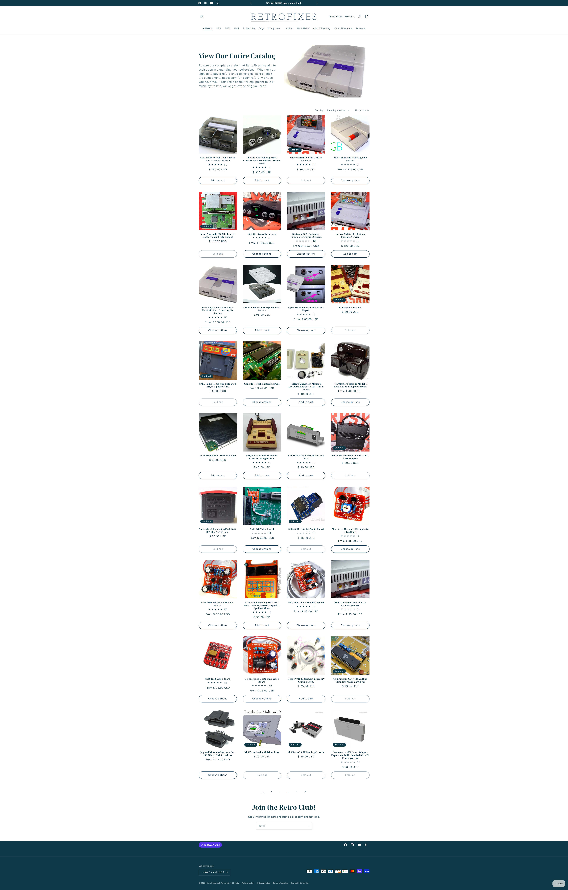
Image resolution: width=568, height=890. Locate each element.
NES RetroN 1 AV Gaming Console (306, 752)
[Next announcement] (317, 3)
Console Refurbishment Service (262, 383)
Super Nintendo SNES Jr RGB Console (306, 159)
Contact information (300, 883)
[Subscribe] (308, 825)
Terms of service (280, 883)
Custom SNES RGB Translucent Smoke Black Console (217, 159)
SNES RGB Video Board (217, 678)
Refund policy (248, 883)
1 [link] (263, 791)
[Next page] (305, 791)
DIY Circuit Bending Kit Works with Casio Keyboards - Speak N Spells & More (262, 605)
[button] (202, 16)
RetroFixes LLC (213, 883)
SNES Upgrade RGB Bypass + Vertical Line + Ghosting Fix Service (218, 310)
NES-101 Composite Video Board (306, 602)
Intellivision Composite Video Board (217, 604)
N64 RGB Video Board (262, 529)
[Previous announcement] (250, 3)
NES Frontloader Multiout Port (262, 752)
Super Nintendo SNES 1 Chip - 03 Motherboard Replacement (217, 235)
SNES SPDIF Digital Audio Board (306, 529)
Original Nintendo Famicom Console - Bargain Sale (261, 457)
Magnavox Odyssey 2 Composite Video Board (350, 530)
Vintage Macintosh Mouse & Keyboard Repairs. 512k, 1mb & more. (306, 386)
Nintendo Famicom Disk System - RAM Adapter (350, 457)
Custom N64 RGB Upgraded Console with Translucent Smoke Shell (262, 160)
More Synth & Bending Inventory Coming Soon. (306, 680)
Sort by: (319, 110)
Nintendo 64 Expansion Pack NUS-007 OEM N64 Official (218, 530)
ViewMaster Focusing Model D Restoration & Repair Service (350, 385)
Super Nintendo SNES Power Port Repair (306, 309)
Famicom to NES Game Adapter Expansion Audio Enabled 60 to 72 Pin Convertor (350, 755)
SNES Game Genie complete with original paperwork (217, 385)
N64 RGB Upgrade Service (262, 234)
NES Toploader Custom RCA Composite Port (350, 604)
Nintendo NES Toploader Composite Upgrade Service (306, 235)
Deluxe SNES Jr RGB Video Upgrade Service (350, 235)
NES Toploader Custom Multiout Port (306, 457)
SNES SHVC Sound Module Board (218, 455)
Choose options (350, 180)
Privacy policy (263, 883)
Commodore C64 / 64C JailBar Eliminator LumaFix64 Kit (350, 680)
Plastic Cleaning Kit (350, 307)
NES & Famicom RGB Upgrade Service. (350, 159)
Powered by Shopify (230, 883)
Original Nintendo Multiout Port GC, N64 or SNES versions (218, 754)
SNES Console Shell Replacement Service (261, 309)
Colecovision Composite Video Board (262, 680)
